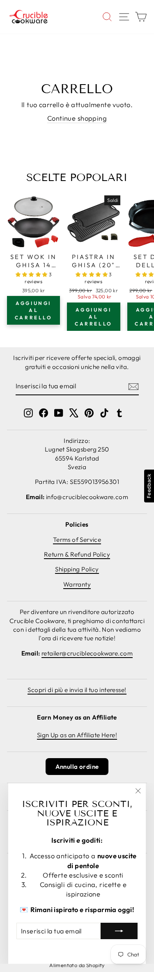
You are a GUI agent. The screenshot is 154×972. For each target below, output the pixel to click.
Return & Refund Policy (77, 554)
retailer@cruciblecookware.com (87, 653)
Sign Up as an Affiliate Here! (77, 735)
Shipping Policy (77, 569)
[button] (32, 274)
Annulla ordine (77, 766)
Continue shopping (77, 118)
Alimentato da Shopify (77, 965)
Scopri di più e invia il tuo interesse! (77, 690)
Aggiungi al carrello (34, 310)
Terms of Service (77, 539)
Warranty (77, 584)
